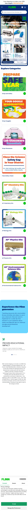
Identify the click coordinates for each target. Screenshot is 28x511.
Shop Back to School (8, 62)
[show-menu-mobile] (2, 7)
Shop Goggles (20, 62)
